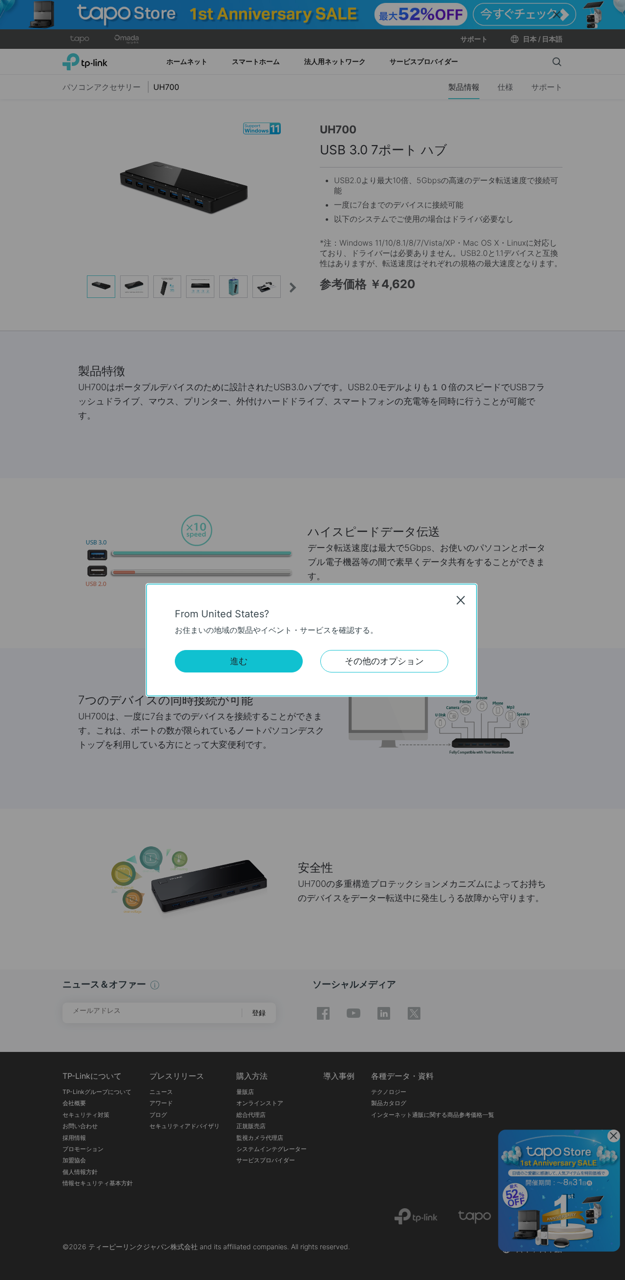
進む (239, 661)
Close (461, 600)
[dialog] (312, 640)
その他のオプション (384, 661)
